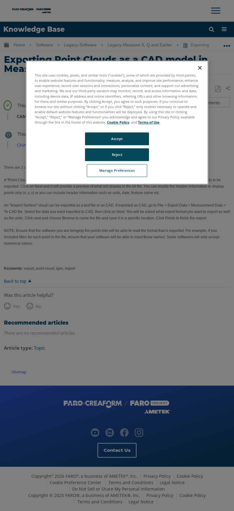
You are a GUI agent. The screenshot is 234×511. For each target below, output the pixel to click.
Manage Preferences (117, 170)
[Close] (200, 67)
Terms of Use (149, 122)
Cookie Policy (118, 122)
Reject (117, 154)
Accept (116, 138)
